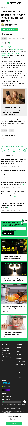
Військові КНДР (6, 47)
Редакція (18, 347)
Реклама (18, 374)
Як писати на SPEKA (21, 367)
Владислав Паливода (11, 24)
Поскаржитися (8, 139)
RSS (3, 360)
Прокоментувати (9, 135)
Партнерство (19, 377)
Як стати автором (20, 364)
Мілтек (7, 9)
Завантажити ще (14, 216)
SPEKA (6, 404)
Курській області (16, 49)
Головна (3, 7)
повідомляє (5, 55)
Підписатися (8, 34)
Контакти (18, 354)
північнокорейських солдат (10, 53)
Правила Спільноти (21, 361)
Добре (14, 423)
